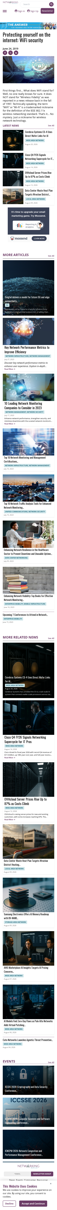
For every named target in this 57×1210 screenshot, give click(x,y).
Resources (42, 1180)
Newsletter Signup (42, 1174)
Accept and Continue (33, 1203)
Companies (30, 1180)
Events (19, 1180)
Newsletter (47, 10)
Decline (9, 1203)
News (12, 1180)
